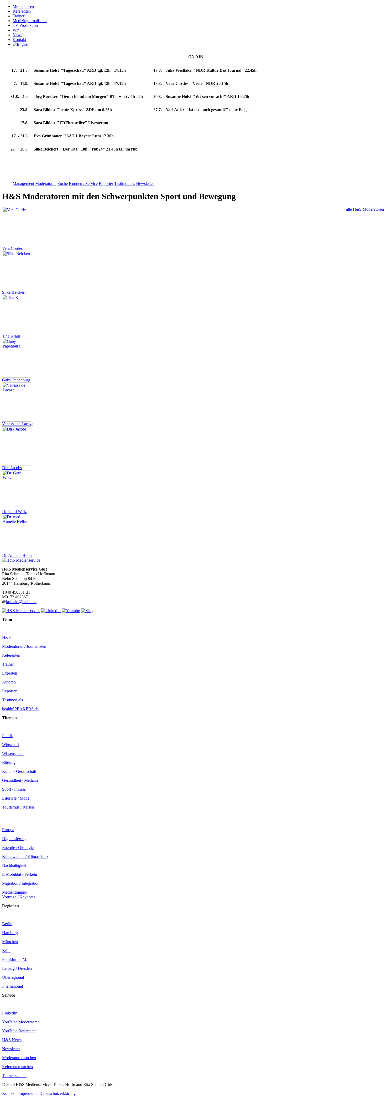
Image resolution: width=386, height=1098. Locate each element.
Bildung (8, 762)
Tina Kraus (11, 336)
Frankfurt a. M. (14, 959)
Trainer (8, 664)
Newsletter (11, 1049)
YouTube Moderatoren (21, 1022)
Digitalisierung (14, 838)
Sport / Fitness (14, 789)
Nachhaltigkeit (14, 865)
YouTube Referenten (19, 1031)
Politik (7, 735)
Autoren (9, 682)
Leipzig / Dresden (17, 968)
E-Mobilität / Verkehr (19, 874)
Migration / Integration (20, 883)
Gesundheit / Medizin (20, 780)
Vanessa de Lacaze (17, 424)
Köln (6, 950)
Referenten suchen (17, 1066)
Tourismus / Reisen (18, 807)
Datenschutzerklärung (57, 1093)
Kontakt (8, 1093)
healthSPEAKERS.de (20, 709)
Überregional (13, 977)
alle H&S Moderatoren (365, 209)
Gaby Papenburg (16, 380)
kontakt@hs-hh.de (21, 601)
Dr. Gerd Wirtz (14, 511)
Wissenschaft (13, 753)
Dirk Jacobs (12, 467)
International (12, 986)
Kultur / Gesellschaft (19, 771)
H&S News (12, 1040)
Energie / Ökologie (18, 847)
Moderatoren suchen (19, 1057)
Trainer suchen (14, 1075)
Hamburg (10, 932)
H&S (6, 637)
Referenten (11, 655)
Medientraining (14, 892)
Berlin (7, 923)
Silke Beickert (13, 292)
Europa (8, 829)
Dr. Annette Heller (17, 555)
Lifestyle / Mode (15, 798)
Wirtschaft (10, 744)
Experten (9, 673)
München (10, 941)
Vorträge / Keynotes (18, 897)
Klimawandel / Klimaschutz (25, 856)
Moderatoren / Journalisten (24, 646)
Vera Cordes (12, 248)
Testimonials (12, 700)
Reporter (9, 691)
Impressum (27, 1093)
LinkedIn (9, 1013)
